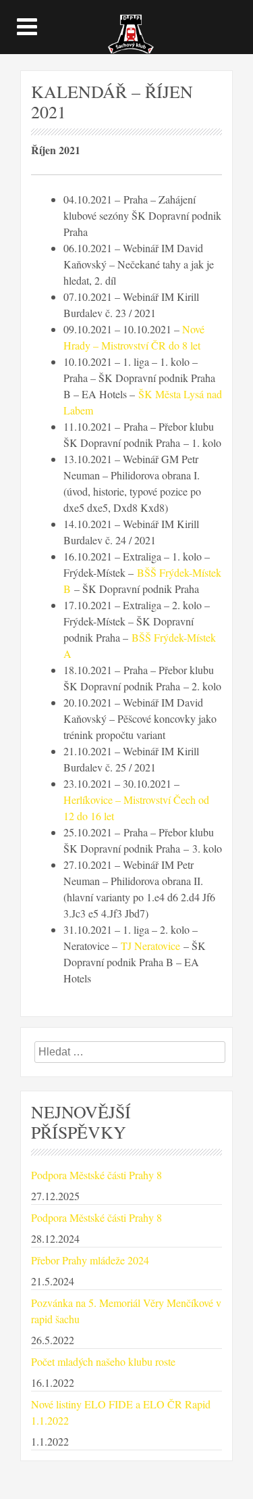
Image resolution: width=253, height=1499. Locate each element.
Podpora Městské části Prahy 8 (96, 1175)
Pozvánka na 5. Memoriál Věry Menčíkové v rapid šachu (126, 1310)
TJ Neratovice (150, 945)
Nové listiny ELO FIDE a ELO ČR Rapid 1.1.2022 (120, 1412)
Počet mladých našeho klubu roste (103, 1361)
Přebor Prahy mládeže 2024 (90, 1260)
